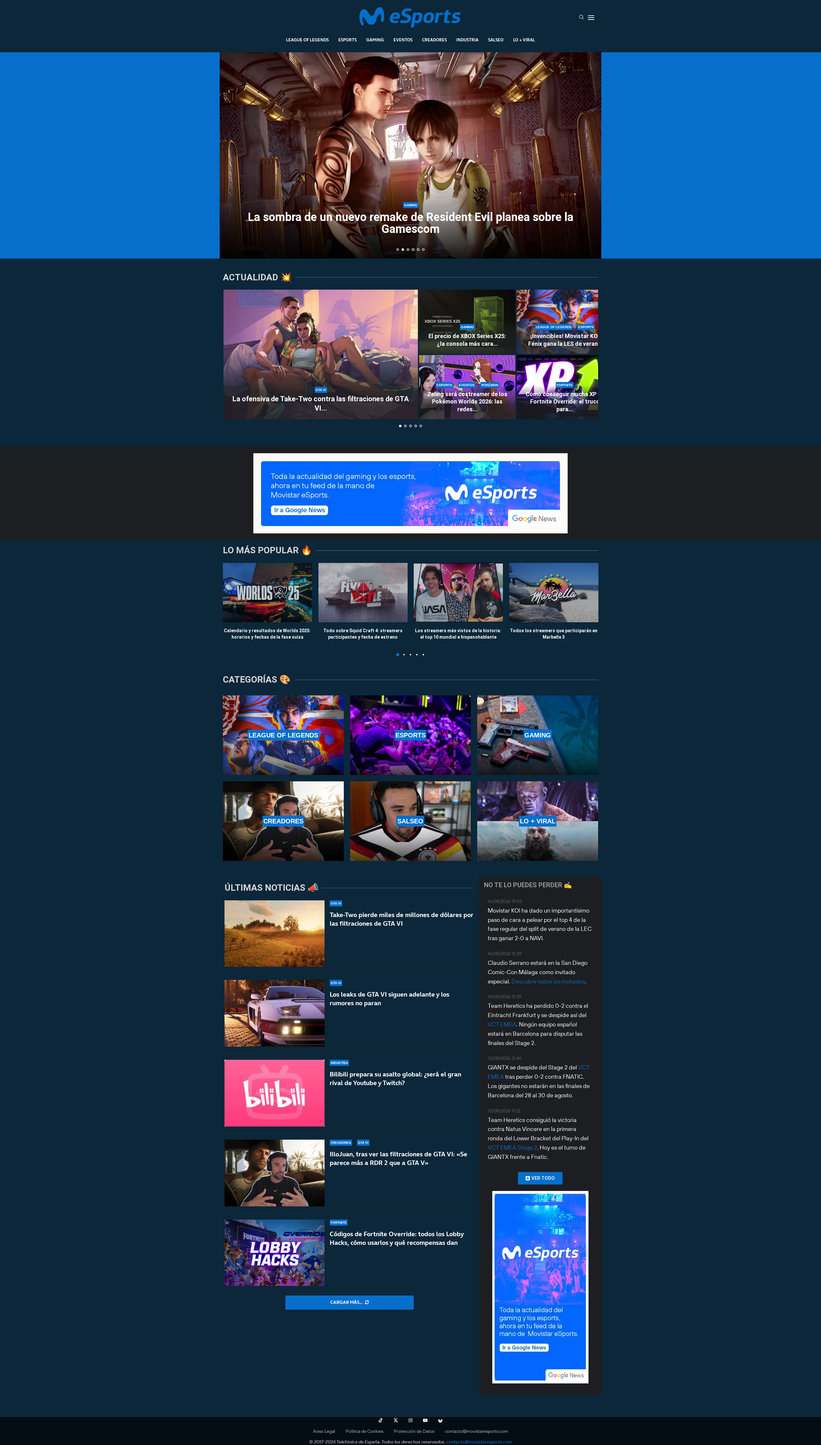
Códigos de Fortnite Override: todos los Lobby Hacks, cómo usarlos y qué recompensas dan (397, 1238)
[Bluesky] (440, 1420)
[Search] (581, 18)
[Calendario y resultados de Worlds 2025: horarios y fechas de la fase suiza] (267, 592)
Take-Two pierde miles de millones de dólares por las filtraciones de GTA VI (401, 919)
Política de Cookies (364, 1431)
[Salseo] (410, 821)
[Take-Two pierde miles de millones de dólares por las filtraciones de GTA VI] (274, 933)
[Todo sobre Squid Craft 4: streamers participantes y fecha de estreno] (363, 592)
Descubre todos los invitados (548, 981)
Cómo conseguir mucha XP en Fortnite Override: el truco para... (565, 401)
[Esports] (410, 735)
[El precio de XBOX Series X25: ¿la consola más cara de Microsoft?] (467, 322)
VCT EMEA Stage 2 (512, 1147)
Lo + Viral (524, 40)
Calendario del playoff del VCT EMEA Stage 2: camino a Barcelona (410, 223)
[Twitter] (396, 1420)
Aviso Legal (324, 1431)
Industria (467, 40)
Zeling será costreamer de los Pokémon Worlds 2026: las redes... (467, 401)
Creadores (434, 40)
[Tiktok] (380, 1420)
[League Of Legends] (283, 735)
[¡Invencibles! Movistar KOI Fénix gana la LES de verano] (565, 322)
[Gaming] (537, 735)
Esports (347, 40)
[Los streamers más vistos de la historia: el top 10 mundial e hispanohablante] (458, 592)
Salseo (496, 40)
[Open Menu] (591, 17)
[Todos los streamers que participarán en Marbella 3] (553, 592)
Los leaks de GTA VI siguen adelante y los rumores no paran (389, 998)
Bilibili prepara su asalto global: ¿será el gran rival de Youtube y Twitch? (395, 1078)
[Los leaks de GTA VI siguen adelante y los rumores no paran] (274, 1013)
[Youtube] (425, 1420)
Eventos (403, 40)
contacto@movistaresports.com (476, 1431)
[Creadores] (283, 821)
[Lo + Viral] (537, 821)
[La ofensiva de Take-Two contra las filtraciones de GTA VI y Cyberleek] (321, 354)
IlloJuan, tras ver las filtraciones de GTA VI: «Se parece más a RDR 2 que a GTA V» (398, 1158)
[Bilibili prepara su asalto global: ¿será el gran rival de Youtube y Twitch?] (274, 1093)
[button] (231, 154)
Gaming (375, 40)
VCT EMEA (502, 1024)
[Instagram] (410, 1420)
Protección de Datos (414, 1431)
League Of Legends (307, 40)
